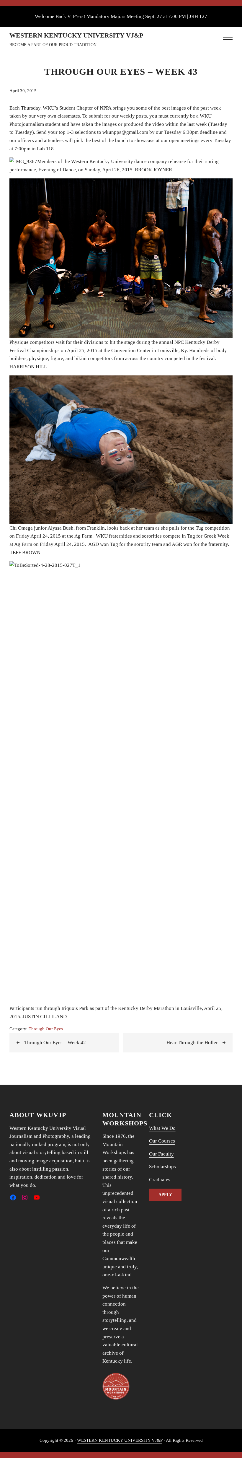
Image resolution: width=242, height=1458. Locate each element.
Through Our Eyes (46, 1028)
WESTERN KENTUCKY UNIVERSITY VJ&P (76, 35)
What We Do (162, 1128)
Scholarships (162, 1166)
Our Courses (162, 1141)
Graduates (159, 1179)
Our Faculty (161, 1154)
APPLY (165, 1194)
